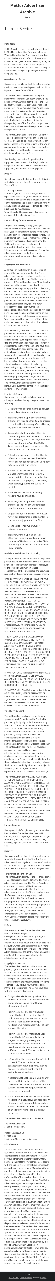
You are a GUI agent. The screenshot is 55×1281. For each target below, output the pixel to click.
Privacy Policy (14, 1277)
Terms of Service (26, 1277)
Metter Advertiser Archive (27, 8)
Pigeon (44, 1277)
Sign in (27, 17)
